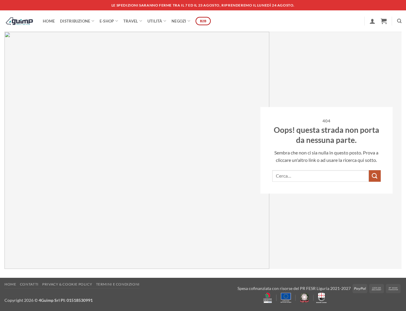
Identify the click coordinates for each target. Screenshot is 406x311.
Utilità (154, 21)
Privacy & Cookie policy (67, 284)
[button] (372, 21)
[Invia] (375, 176)
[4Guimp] (19, 21)
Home (49, 21)
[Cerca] (399, 21)
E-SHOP (107, 21)
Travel (130, 21)
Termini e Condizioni (118, 284)
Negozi (178, 21)
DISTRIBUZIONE (75, 21)
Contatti (29, 284)
